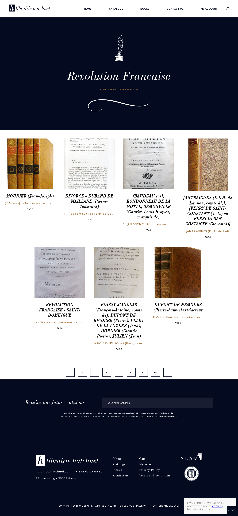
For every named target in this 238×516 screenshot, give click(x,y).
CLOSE (231, 510)
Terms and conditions (155, 476)
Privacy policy (167, 413)
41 (131, 372)
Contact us (175, 8)
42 (143, 372)
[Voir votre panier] (228, 9)
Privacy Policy (149, 470)
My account (209, 8)
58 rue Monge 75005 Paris (56, 478)
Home (88, 8)
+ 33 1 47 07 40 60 (89, 471)
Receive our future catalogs (55, 402)
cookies (217, 506)
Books (144, 8)
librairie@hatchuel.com (165, 416)
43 (155, 372)
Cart (142, 459)
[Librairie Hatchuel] (29, 9)
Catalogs (116, 8)
